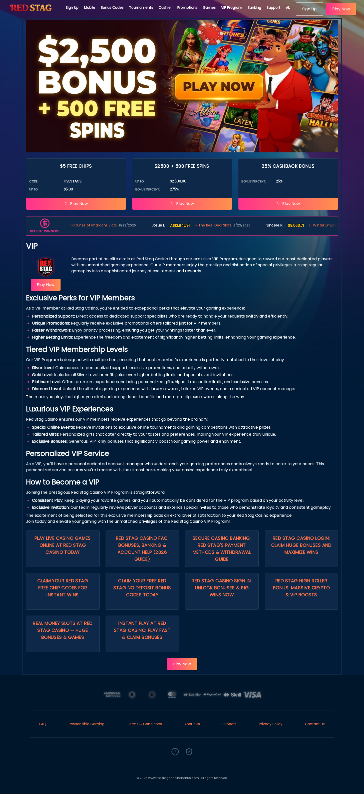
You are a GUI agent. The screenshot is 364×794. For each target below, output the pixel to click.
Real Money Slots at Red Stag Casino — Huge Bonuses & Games (62, 630)
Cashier (165, 7)
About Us (192, 723)
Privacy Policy (270, 723)
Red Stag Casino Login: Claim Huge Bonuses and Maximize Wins (301, 545)
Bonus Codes (112, 7)
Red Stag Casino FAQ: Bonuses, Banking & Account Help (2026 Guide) (142, 548)
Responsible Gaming (86, 723)
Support (273, 7)
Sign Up (72, 7)
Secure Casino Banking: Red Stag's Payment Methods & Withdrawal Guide (222, 548)
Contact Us (315, 723)
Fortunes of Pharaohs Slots (74, 225)
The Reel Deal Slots (195, 225)
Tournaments (141, 7)
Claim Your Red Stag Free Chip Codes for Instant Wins (62, 588)
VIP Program (231, 7)
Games (209, 7)
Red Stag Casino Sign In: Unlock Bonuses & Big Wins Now (222, 588)
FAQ (42, 723)
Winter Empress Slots (311, 225)
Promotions (187, 7)
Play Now (341, 9)
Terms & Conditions (144, 723)
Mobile (89, 7)
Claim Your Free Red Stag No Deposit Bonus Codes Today (142, 588)
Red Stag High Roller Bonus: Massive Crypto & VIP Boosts (301, 588)
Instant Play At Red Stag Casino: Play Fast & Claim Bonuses (142, 630)
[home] (33, 13)
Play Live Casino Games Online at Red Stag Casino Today (63, 545)
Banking (254, 7)
